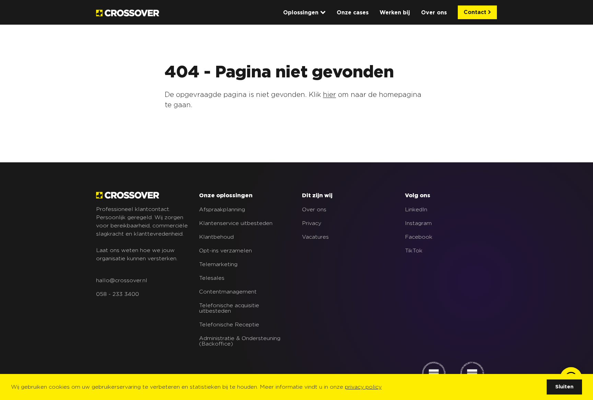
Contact (476, 12)
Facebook (418, 237)
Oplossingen (301, 12)
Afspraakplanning (222, 209)
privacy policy (363, 387)
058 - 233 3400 (117, 294)
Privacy (311, 223)
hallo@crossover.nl (121, 280)
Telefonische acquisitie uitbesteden (229, 308)
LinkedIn (416, 209)
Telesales (211, 278)
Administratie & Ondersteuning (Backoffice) (239, 341)
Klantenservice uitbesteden (235, 223)
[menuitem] (304, 12)
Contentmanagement (228, 292)
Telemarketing (218, 264)
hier (329, 94)
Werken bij (395, 12)
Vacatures (315, 237)
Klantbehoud (216, 237)
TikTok (413, 250)
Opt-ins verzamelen (225, 250)
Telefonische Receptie (229, 324)
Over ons (434, 12)
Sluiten (564, 386)
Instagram (418, 223)
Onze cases (353, 12)
